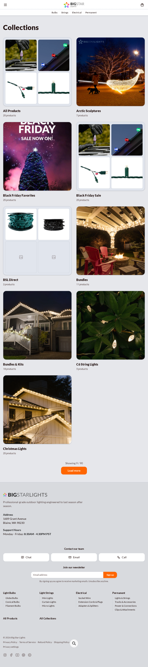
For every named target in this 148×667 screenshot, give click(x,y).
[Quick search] (74, 643)
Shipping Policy (61, 642)
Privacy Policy (10, 642)
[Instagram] (5, 655)
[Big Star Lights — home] (74, 5)
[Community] (30, 655)
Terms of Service (27, 642)
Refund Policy (45, 642)
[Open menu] (5, 5)
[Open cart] (142, 5)
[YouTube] (17, 655)
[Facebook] (11, 655)
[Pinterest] (23, 655)
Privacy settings (11, 646)
